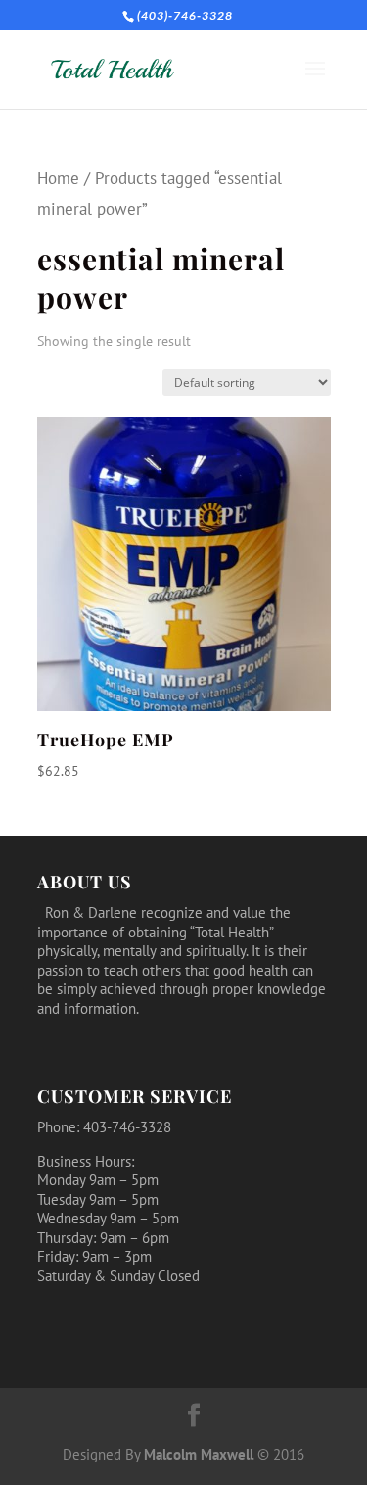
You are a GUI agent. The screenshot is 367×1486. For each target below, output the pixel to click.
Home (58, 178)
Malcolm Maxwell (198, 1454)
